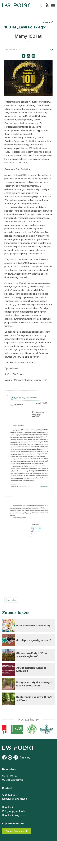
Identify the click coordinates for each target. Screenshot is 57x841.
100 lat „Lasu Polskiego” (25, 27)
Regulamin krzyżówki (14, 815)
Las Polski (11, 600)
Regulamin (8, 807)
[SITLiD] (15, 729)
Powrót (46, 22)
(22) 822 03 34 (10, 794)
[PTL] (45, 729)
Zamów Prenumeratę (17, 831)
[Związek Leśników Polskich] (30, 729)
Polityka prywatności (14, 811)
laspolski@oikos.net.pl (14, 798)
